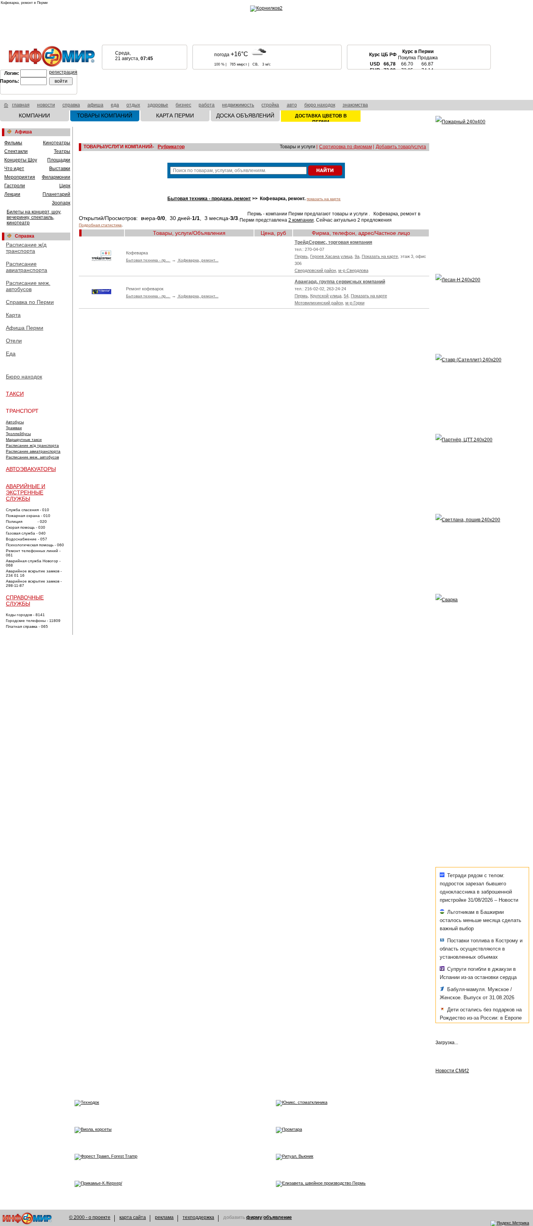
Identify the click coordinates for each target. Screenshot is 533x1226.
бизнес (183, 105)
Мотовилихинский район (319, 302)
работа (207, 105)
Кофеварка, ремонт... (198, 260)
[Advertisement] (482, 713)
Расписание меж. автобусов (28, 286)
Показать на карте (380, 256)
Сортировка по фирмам (345, 146)
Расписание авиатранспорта (26, 267)
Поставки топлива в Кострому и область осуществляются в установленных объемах (481, 949)
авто (292, 105)
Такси (15, 394)
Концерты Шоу (20, 160)
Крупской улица (325, 295)
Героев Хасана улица (331, 256)
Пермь (301, 256)
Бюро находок (24, 376)
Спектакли (16, 151)
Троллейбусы (18, 434)
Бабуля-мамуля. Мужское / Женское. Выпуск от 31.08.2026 (477, 993)
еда (115, 105)
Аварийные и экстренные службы (25, 492)
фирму (254, 1217)
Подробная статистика (100, 225)
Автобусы (15, 422)
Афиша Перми (24, 328)
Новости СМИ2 (452, 1070)
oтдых (133, 105)
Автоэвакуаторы (31, 469)
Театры (62, 151)
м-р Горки (354, 302)
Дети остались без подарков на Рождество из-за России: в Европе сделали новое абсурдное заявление (481, 1022)
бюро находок (319, 105)
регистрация (63, 72)
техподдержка (198, 1217)
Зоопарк (61, 203)
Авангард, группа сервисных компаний (340, 281)
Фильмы (13, 143)
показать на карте (324, 199)
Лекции (12, 194)
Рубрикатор (171, 146)
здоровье (157, 105)
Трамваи (14, 428)
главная (21, 105)
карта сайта (132, 1217)
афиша (95, 105)
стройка (270, 105)
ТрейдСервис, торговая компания (333, 242)
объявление (277, 1217)
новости (46, 105)
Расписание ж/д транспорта (26, 248)
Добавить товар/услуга (401, 146)
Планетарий (56, 194)
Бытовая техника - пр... (148, 260)
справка (71, 105)
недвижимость (238, 105)
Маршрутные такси (24, 439)
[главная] (6, 106)
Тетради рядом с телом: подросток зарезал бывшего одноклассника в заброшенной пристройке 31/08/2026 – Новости (479, 887)
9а (357, 256)
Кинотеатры (56, 143)
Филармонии (56, 177)
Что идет (14, 168)
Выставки (59, 168)
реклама (164, 1217)
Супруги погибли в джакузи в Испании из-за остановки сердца (478, 973)
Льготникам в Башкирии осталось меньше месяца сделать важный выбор (480, 920)
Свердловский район (315, 270)
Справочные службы (25, 600)
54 (346, 295)
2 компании (301, 220)
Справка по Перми (30, 302)
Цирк (64, 185)
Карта (13, 315)
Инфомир (27, 1218)
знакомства (355, 105)
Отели (14, 341)
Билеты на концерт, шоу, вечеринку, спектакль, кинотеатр (34, 217)
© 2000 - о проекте (89, 1217)
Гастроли (14, 185)
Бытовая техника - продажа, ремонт (209, 198)
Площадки (58, 160)
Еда (11, 353)
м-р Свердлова (353, 270)
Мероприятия (19, 177)
